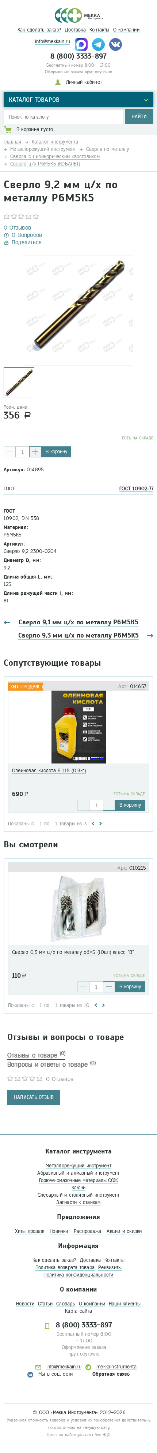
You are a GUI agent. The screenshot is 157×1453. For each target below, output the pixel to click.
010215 (137, 868)
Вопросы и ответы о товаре (51, 1064)
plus (35, 451)
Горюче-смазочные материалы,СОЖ (78, 1180)
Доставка (75, 30)
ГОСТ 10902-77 (136, 488)
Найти (139, 117)
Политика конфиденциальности (78, 1275)
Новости (25, 1304)
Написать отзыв (34, 1097)
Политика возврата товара (65, 1267)
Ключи (78, 1187)
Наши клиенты (125, 1304)
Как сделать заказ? (39, 30)
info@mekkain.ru (52, 41)
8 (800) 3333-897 (78, 56)
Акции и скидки (124, 1231)
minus (10, 451)
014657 (138, 686)
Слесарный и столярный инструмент (78, 1195)
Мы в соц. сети (55, 1374)
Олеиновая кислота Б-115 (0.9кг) (49, 770)
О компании (126, 30)
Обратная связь (111, 1374)
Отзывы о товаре (36, 1055)
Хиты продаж (29, 1231)
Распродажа (87, 1231)
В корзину (56, 451)
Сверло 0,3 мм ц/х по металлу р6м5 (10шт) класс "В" (73, 952)
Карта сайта (78, 1311)
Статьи (45, 1304)
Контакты (99, 30)
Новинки (59, 1231)
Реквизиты (110, 1267)
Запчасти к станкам (78, 1202)
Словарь (65, 1304)
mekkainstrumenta (116, 1367)
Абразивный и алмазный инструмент (78, 1173)
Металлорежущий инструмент (78, 1165)
